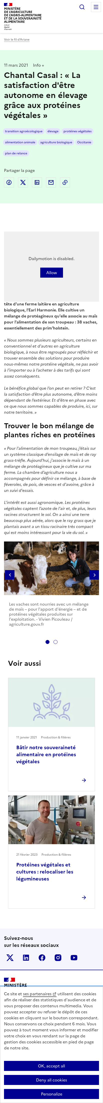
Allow (51, 273)
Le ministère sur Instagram (58, 958)
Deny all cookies (51, 1080)
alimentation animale (20, 142)
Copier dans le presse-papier (65, 182)
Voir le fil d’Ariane (17, 39)
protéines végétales (78, 131)
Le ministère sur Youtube (74, 958)
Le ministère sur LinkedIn (26, 958)
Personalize (51, 1094)
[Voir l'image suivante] (94, 575)
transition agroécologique (23, 131)
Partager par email (51, 182)
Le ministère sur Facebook (42, 958)
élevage (53, 131)
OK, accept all (51, 1066)
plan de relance (16, 153)
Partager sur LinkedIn (37, 182)
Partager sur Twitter (23, 182)
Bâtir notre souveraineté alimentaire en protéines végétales (46, 754)
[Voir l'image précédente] (9, 575)
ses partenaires (37, 994)
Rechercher (82, 7)
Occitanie (84, 142)
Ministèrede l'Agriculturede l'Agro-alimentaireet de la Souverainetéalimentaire (23, 15)
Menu (96, 7)
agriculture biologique (56, 142)
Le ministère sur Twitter (10, 958)
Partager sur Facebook (9, 182)
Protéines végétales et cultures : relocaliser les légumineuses (44, 872)
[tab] (48, 642)
